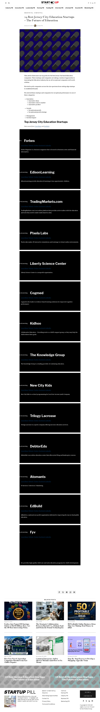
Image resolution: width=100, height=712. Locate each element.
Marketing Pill (65, 701)
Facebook (42, 145)
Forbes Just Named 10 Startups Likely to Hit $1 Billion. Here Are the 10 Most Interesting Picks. (17, 626)
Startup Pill (38, 12)
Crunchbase (38, 126)
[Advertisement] (50, 551)
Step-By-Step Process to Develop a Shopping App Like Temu (81, 659)
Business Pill (64, 698)
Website (31, 145)
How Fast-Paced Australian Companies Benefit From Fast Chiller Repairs (15, 660)
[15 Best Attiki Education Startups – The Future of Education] (75, 677)
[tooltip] (88, 3)
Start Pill (40, 25)
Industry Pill (28, 12)
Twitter (36, 145)
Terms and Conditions (48, 704)
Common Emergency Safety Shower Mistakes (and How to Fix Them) (49, 660)
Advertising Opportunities (50, 695)
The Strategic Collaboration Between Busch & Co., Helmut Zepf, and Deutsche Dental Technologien (50, 626)
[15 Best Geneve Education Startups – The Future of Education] (25, 677)
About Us (45, 693)
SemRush (46, 126)
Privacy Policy (46, 701)
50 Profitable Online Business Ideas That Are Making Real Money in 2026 (82, 626)
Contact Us (45, 698)
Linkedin (48, 145)
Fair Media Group (87, 709)
